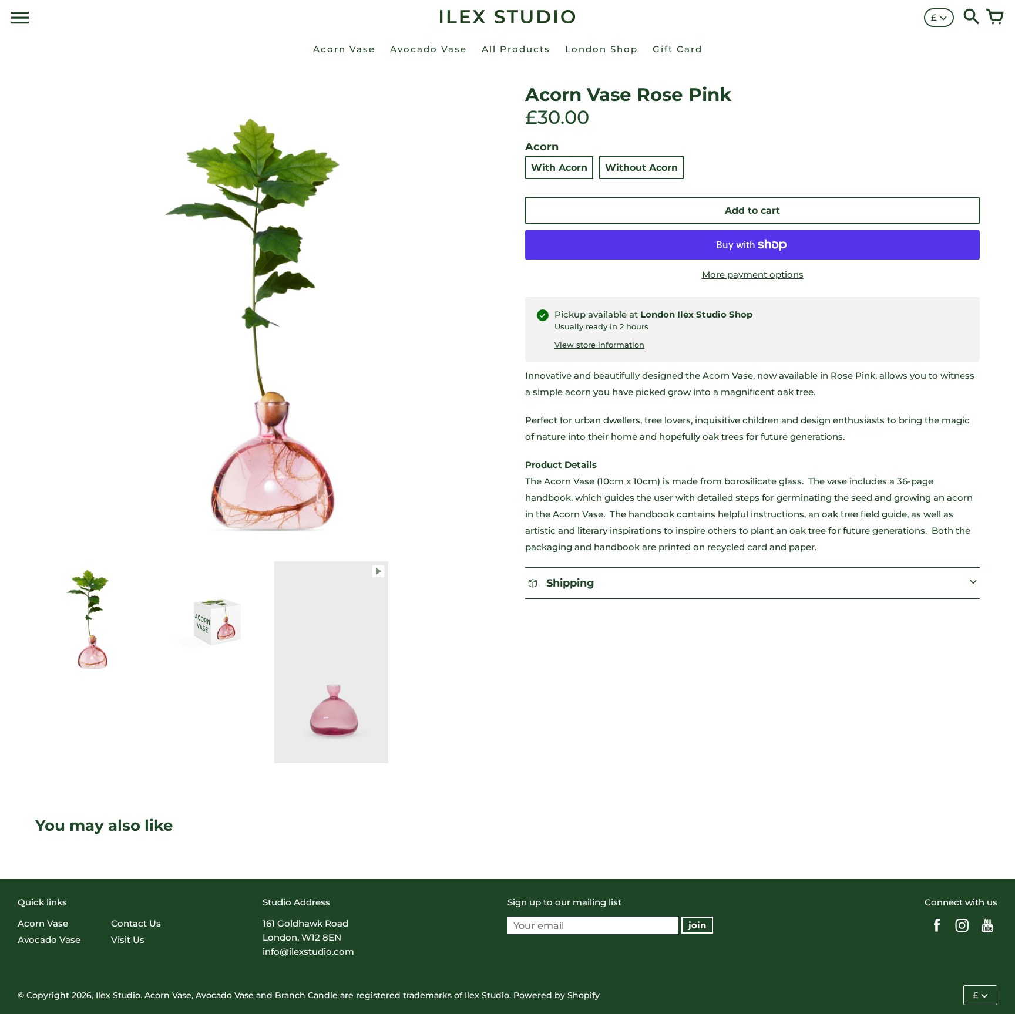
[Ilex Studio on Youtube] (987, 933)
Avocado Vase (49, 939)
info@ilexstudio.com (308, 951)
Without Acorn (641, 167)
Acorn (542, 146)
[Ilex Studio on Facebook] (937, 933)
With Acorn (559, 167)
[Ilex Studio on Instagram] (962, 933)
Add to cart (752, 210)
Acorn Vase (43, 923)
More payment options (753, 274)
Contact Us (136, 923)
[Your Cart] (995, 17)
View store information (599, 344)
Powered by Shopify (556, 995)
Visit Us (127, 939)
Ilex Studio (118, 995)
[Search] (971, 17)
